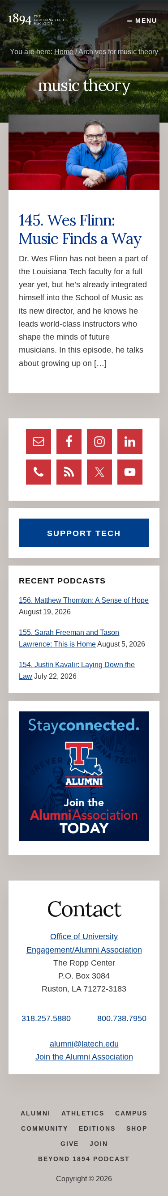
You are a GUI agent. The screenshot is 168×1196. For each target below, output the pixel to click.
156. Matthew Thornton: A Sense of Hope (84, 600)
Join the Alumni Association (84, 1056)
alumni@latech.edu (84, 1043)
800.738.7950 (121, 1018)
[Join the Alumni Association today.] (84, 839)
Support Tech (84, 533)
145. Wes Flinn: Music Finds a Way (80, 229)
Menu (146, 20)
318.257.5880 (46, 1018)
